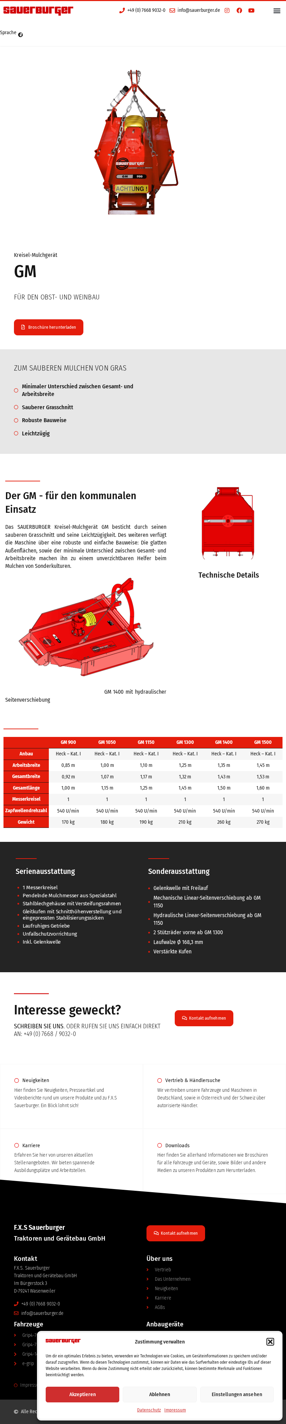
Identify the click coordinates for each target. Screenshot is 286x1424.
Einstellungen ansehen (237, 1394)
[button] (270, 1341)
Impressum (175, 1410)
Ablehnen (160, 1394)
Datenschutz (149, 1410)
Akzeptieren (82, 1394)
